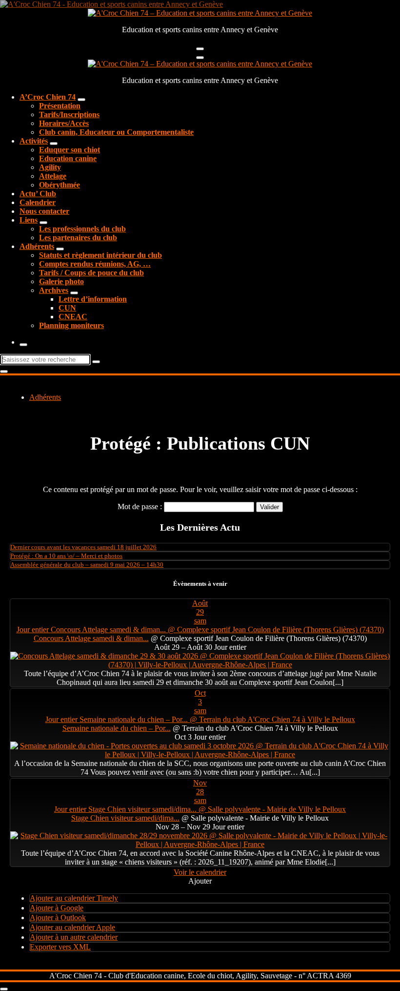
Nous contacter (44, 211)
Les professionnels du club (82, 229)
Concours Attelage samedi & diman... (91, 638)
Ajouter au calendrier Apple (72, 927)
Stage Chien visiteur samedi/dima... (125, 818)
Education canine (68, 158)
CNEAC (73, 316)
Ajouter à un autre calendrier (74, 937)
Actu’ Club (38, 193)
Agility (50, 167)
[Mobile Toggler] (81, 99)
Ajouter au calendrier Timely (74, 898)
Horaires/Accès (64, 123)
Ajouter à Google (56, 908)
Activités (34, 141)
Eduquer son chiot (69, 149)
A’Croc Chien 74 (48, 97)
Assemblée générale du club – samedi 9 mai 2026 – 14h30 (86, 564)
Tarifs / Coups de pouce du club (91, 272)
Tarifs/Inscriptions (69, 114)
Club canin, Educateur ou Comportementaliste (116, 132)
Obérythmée (59, 185)
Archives (53, 290)
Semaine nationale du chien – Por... (116, 728)
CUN (67, 308)
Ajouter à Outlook (58, 917)
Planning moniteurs (71, 325)
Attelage (52, 176)
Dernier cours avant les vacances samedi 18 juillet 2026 (83, 547)
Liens (29, 220)
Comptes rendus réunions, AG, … (95, 264)
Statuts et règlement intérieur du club (100, 255)
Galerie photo (61, 281)
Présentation (59, 106)
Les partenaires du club (78, 237)
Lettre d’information (93, 299)
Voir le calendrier (200, 872)
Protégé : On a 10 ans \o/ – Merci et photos (66, 555)
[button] (200, 881)
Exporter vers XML (60, 947)
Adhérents (37, 246)
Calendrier (38, 202)
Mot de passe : (141, 506)
